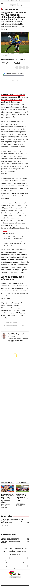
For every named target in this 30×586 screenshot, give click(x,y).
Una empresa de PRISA (15, 573)
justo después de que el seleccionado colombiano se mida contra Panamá (14, 290)
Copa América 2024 (10, 9)
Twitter (20, 67)
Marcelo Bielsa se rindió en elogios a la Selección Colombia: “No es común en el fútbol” (7, 498)
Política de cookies (24, 564)
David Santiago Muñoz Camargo (13, 59)
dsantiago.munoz (2, 61)
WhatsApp (27, 67)
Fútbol (22, 325)
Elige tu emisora (24, 5)
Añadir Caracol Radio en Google (14, 73)
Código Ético (15, 568)
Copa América (8, 328)
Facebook (16, 67)
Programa (13, 5)
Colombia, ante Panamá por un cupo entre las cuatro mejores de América (22, 497)
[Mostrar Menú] (1, 4)
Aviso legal (22, 562)
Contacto (6, 558)
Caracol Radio (5, 4)
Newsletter (23, 558)
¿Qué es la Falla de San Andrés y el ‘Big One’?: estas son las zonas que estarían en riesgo (12, 521)
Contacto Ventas (14, 558)
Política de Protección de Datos (9, 564)
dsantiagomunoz (26, 59)
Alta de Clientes (22, 560)
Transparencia (22, 566)
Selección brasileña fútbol (10, 325)
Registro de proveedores (11, 562)
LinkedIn (23, 67)
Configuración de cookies (10, 566)
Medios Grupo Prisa (15, 577)
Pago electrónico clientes (10, 560)
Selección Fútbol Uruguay (10, 322)
